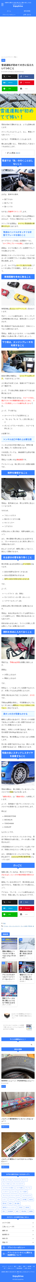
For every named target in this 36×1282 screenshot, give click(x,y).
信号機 (24, 1199)
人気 (18, 1199)
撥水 (10, 1203)
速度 (17, 1211)
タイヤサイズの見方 (8, 1187)
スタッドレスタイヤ (14, 926)
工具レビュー (10, 1268)
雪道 (4, 923)
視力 (4, 1211)
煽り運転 (17, 1203)
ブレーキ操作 (24, 926)
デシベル (28, 1187)
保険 (19, 1266)
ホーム (9, 11)
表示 (17, 153)
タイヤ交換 (20, 1187)
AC (3, 1180)
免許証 (31, 1199)
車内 (15, 1266)
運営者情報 (27, 11)
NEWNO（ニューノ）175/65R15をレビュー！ (18, 1081)
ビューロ (14, 1191)
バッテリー (6, 1191)
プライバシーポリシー (8, 14)
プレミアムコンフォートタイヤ (11, 1195)
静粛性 (31, 1211)
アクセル (5, 926)
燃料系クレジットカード (9, 1207)
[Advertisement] (18, 35)
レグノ (4, 1199)
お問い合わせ (27, 14)
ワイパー (11, 1199)
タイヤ (9, 1266)
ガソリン (24, 1180)
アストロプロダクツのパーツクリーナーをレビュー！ (8, 977)
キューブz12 (6, 1183)
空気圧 (21, 1207)
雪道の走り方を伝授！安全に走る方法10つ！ (26, 953)
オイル (17, 1180)
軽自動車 (10, 1211)
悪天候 (30, 926)
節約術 (27, 1207)
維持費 (29, 1266)
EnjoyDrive (18, 6)
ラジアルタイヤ (27, 1195)
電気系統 (23, 1211)
